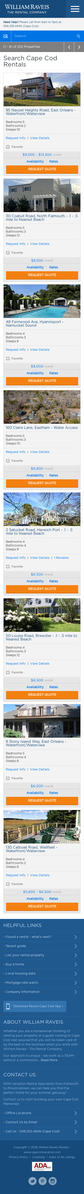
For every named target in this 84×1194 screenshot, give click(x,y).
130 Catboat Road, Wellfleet (42, 826)
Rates (53, 161)
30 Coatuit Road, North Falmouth (42, 195)
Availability (35, 161)
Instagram (53, 1181)
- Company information (21, 992)
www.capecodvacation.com (42, 1152)
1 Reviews (61, 557)
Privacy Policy (18, 1157)
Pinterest (43, 1181)
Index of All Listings (62, 1157)
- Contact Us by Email (20, 1122)
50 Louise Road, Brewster (42, 615)
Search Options (5, 36)
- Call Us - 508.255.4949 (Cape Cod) (31, 1131)
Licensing (38, 1157)
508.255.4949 (12, 26)
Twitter (32, 1181)
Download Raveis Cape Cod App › (38, 1006)
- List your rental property (23, 955)
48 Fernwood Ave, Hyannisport (42, 301)
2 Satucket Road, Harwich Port (42, 509)
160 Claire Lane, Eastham (42, 407)
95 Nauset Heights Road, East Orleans (42, 89)
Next (79, 47)
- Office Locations (17, 1113)
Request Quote (42, 169)
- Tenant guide (14, 946)
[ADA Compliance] (42, 1166)
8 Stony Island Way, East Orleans (42, 721)
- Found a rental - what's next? (27, 937)
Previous (69, 47)
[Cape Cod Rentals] (26, 9)
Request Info (16, 138)
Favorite (17, 147)
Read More (49, 1060)
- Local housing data (19, 973)
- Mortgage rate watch (20, 982)
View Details (40, 138)
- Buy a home (13, 964)
